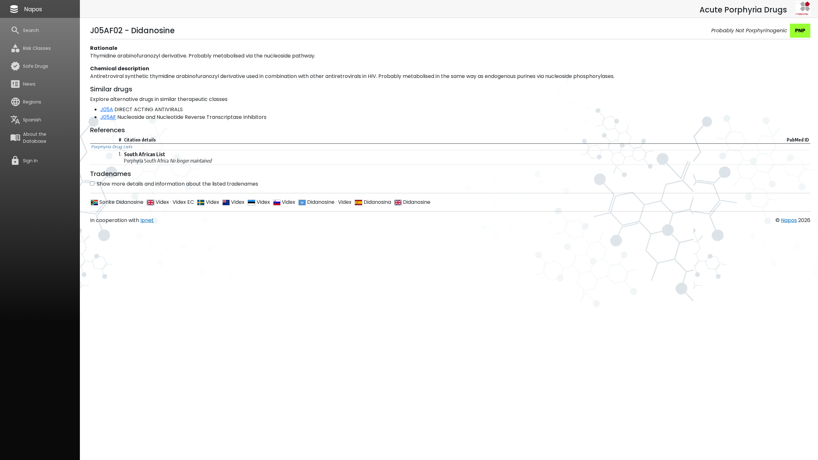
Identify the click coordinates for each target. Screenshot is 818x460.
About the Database (28, 137)
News (22, 84)
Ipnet (147, 220)
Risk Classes (30, 48)
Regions (25, 102)
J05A (106, 109)
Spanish (25, 120)
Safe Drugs (29, 66)
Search (24, 30)
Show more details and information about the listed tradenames (177, 184)
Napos (25, 9)
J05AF (108, 117)
